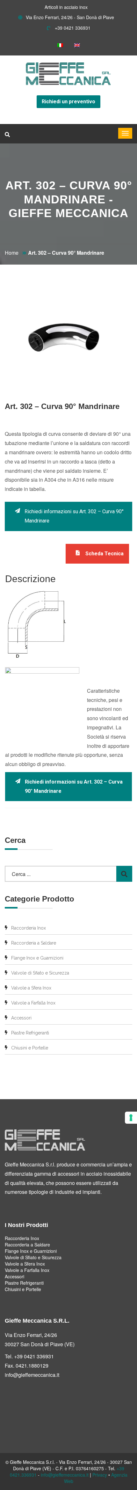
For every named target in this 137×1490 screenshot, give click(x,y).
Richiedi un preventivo (68, 102)
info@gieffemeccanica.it (32, 1374)
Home (11, 252)
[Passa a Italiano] (60, 45)
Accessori (21, 1017)
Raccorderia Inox (28, 928)
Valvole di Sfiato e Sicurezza (40, 972)
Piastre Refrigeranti (30, 1032)
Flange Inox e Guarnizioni (37, 957)
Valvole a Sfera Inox (31, 987)
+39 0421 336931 (72, 28)
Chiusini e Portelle (29, 1047)
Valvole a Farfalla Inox (33, 1002)
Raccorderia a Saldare (33, 943)
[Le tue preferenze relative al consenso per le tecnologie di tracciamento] (131, 1118)
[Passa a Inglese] (77, 45)
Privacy (99, 1475)
